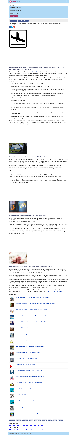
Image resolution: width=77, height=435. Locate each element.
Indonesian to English (16, 10)
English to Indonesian (16, 7)
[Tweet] (12, 27)
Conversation (13, 20)
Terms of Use (29, 433)
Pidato (31, 420)
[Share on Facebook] (10, 27)
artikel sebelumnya (35, 72)
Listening (12, 420)
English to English (15, 13)
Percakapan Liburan (23, 20)
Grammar (18, 420)
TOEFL (54, 420)
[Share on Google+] (14, 27)
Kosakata (25, 420)
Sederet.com (12, 433)
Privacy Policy (23, 433)
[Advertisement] (38, 57)
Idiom (49, 420)
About (19, 433)
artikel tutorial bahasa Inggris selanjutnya (56, 291)
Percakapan (37, 420)
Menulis (44, 420)
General (60, 420)
